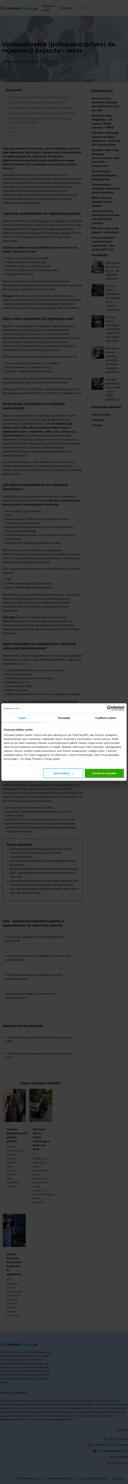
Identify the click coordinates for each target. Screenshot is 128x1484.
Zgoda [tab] (22, 717)
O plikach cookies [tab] (105, 717)
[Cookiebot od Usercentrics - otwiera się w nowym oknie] (109, 708)
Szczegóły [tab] (64, 717)
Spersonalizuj (62, 773)
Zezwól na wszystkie (104, 773)
